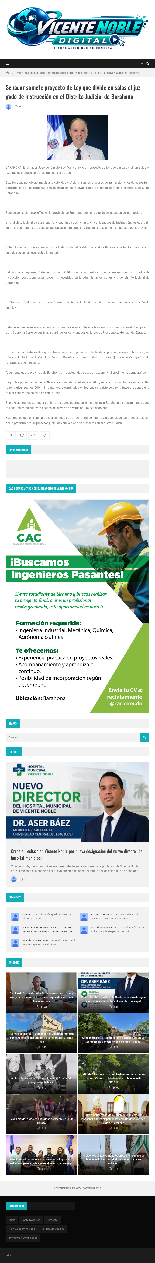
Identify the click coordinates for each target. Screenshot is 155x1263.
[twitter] (22, 435)
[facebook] (11, 435)
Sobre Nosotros (31, 1220)
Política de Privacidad (22, 1228)
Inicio (12, 1220)
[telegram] (45, 435)
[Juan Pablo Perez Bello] (8, 107)
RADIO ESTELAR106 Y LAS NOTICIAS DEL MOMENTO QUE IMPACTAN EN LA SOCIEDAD (47, 931)
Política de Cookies (52, 1228)
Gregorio (27, 914)
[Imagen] (77, 802)
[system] (142, 63)
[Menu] (7, 63)
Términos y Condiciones (23, 1237)
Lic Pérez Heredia (102, 914)
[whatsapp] (33, 435)
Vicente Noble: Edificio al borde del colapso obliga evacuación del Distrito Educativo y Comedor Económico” (79, 72)
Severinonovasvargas (104, 927)
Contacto (52, 1220)
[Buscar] (147, 63)
